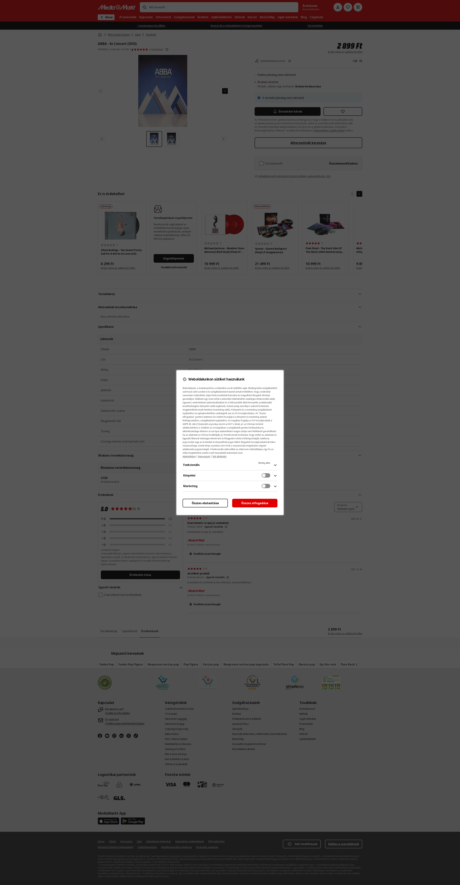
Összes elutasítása (205, 503)
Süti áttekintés (219, 456)
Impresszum (204, 456)
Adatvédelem (189, 456)
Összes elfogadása (254, 503)
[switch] (266, 475)
